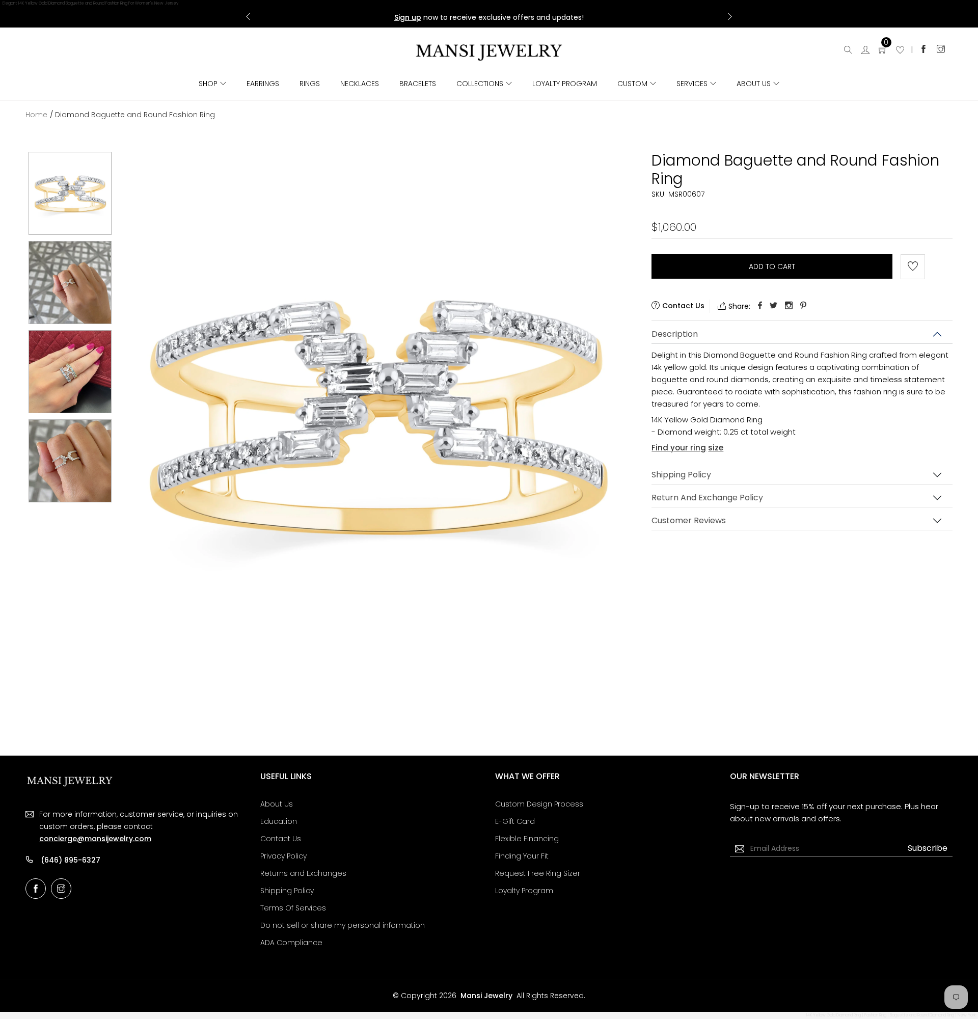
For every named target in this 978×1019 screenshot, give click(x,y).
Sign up (407, 17)
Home (36, 115)
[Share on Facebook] (760, 306)
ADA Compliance (291, 942)
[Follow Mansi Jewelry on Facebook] (923, 49)
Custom (632, 83)
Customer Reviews (688, 520)
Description (674, 334)
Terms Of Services (293, 907)
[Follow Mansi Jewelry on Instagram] (941, 49)
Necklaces (359, 83)
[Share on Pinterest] (803, 306)
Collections (479, 83)
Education (278, 821)
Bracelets (417, 83)
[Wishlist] (900, 51)
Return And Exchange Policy (707, 497)
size (715, 447)
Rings (310, 83)
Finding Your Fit (522, 856)
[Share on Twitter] (773, 306)
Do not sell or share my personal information (342, 925)
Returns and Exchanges (303, 873)
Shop (208, 83)
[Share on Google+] (789, 306)
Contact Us (280, 838)
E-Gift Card (515, 821)
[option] (70, 193)
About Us (754, 83)
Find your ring (678, 447)
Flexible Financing (527, 838)
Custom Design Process (539, 804)
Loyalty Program (564, 83)
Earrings (263, 83)
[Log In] (865, 51)
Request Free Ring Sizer (537, 873)
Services (692, 83)
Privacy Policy (283, 856)
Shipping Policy (681, 474)
